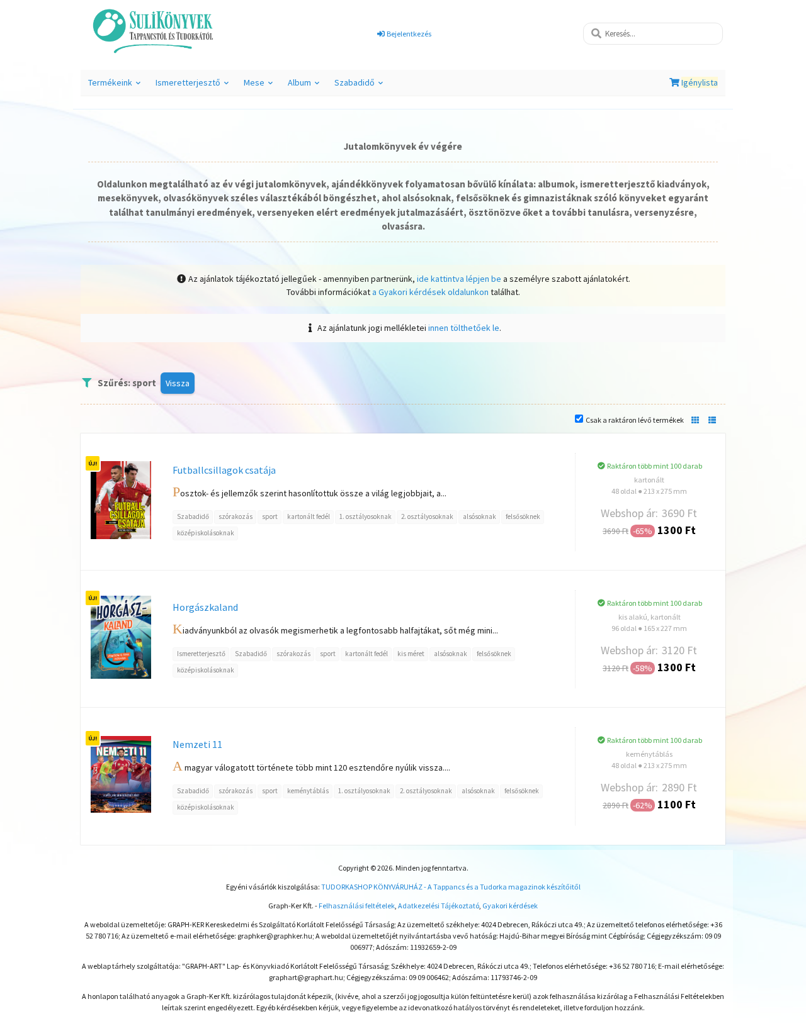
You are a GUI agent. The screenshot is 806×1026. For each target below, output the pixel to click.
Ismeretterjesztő (194, 86)
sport (270, 516)
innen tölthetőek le (463, 327)
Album (305, 86)
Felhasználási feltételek (357, 905)
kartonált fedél (308, 516)
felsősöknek (523, 516)
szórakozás (236, 516)
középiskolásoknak (205, 532)
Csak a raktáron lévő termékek (635, 420)
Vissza (178, 383)
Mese (260, 86)
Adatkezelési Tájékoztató (438, 905)
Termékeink (116, 86)
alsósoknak (479, 516)
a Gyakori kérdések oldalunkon (430, 292)
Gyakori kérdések (510, 905)
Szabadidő (360, 86)
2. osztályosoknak (427, 516)
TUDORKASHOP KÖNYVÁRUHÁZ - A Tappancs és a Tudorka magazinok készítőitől (451, 886)
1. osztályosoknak (365, 516)
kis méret (410, 653)
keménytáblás (308, 790)
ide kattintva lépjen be (459, 278)
